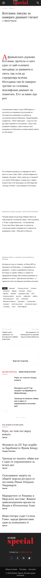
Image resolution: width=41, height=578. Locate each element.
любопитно (24, 299)
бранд (29, 291)
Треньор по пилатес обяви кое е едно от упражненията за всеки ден (20, 461)
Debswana (6, 291)
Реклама (22, 569)
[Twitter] (29, 558)
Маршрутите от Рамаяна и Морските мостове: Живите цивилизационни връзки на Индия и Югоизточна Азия (19, 500)
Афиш (11, 8)
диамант (13, 293)
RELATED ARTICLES (9, 372)
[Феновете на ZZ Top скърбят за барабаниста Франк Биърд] (7, 390)
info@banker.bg (25, 552)
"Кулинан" (12, 288)
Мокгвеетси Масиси (9, 301)
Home (4, 8)
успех (13, 306)
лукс (17, 299)
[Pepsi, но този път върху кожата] (7, 380)
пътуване (6, 304)
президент (21, 301)
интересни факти (8, 296)
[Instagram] (23, 558)
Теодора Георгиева (8, 451)
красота (18, 296)
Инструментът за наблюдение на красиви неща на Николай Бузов (30, 334)
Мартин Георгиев (11, 21)
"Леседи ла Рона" (23, 288)
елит (32, 293)
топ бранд (6, 306)
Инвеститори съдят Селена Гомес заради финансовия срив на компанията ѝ (18, 519)
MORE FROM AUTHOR (27, 372)
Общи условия (11, 569)
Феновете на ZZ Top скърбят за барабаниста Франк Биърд (25, 390)
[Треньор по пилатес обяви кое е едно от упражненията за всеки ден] (7, 401)
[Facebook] (12, 558)
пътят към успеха (16, 304)
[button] (38, 3)
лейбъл (35, 296)
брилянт (5, 293)
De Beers (34, 288)
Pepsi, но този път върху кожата (16, 432)
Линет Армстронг (8, 299)
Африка (14, 291)
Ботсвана (22, 291)
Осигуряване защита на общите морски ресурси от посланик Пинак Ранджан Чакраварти (18, 480)
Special (4, 437)
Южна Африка (22, 306)
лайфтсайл (27, 296)
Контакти (32, 569)
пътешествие (31, 301)
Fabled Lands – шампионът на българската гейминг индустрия (10, 335)
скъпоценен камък (31, 304)
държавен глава (24, 293)
